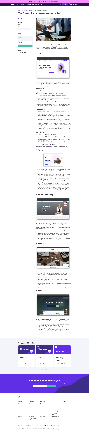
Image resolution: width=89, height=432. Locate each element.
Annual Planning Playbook (54, 404)
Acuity (37, 272)
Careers (63, 407)
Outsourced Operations (22, 405)
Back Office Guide (54, 406)
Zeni (37, 319)
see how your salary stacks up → (53, 1)
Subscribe (25, 45)
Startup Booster (21, 414)
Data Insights (42, 416)
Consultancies (31, 416)
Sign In (59, 4)
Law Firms (31, 414)
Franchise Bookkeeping (33, 421)
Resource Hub (42, 403)
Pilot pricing (51, 146)
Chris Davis (22, 364)
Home (19, 10)
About (63, 403)
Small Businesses (32, 407)
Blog (22, 10)
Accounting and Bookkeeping (28, 10)
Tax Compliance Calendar (54, 414)
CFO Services (20, 407)
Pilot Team (23, 15)
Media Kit (63, 412)
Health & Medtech (32, 405)
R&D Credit (20, 412)
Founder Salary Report (55, 411)
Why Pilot (63, 405)
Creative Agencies (32, 412)
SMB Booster (20, 416)
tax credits (57, 170)
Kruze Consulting (39, 223)
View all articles (44, 369)
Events (41, 407)
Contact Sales (52, 385)
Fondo (37, 169)
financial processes (44, 277)
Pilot (38, 82)
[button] (23, 4)
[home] (12, 4)
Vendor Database (43, 414)
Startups (30, 403)
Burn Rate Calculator (54, 409)
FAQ (62, 416)
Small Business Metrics (55, 416)
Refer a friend (64, 414)
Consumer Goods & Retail (32, 419)
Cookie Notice (45, 425)
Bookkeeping (20, 403)
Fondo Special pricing (64, 189)
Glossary (41, 412)
